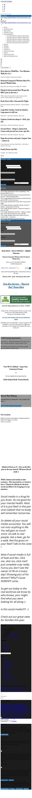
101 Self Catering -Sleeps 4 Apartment (18, 36)
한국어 (20, 712)
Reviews (6, 46)
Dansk (27, 704)
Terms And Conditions (16, 691)
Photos (6, 44)
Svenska (23, 714)
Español (6, 647)
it (4, 11)
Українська (11, 712)
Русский (13, 714)
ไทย (6, 712)
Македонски (9, 707)
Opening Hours (8, 29)
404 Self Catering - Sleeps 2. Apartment (18, 41)
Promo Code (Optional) (7, 183)
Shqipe (3, 716)
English (6, 645)
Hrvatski (27, 709)
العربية (11, 706)
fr (4, 9)
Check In (3, 166)
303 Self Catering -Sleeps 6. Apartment (18, 39)
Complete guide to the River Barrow (11, 406)
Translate (14, 721)
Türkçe (3, 712)
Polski (2, 714)
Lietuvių (24, 706)
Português (26, 712)
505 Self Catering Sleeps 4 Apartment (18, 42)
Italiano (6, 650)
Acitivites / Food (8, 32)
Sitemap (26, 689)
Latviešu (3, 707)
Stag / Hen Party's (9, 54)
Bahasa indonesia (6, 711)
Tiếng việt (7, 714)
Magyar (22, 709)
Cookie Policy (4, 691)
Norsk (21, 711)
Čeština (15, 709)
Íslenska (17, 711)
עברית (12, 711)
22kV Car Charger (9, 51)
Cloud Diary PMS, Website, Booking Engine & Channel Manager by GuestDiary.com (14, 688)
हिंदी (19, 709)
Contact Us (7, 49)
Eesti (7, 706)
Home (5, 27)
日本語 (16, 712)
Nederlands (27, 711)
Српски (28, 714)
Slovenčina (15, 716)
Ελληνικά (3, 706)
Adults (2, 169)
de (4, 4)
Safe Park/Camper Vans (11, 56)
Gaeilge (19, 706)
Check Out (4, 167)
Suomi (15, 706)
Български (4, 709)
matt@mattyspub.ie (13, 637)
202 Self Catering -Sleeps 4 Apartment (18, 37)
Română (18, 714)
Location (6, 47)
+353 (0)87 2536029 (6, 1)
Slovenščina (8, 716)
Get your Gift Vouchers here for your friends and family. (16, 318)
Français (6, 648)
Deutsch (6, 643)
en (4, 6)
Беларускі (10, 709)
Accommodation (8, 34)
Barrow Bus (7, 31)
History (6, 53)
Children (3, 176)
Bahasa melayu (18, 707)
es (4, 8)
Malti (24, 707)
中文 (20, 716)
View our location (6, 421)
